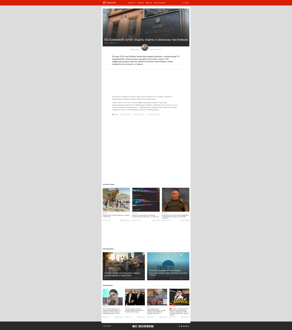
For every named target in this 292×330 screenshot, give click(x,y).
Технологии (107, 278)
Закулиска (106, 306)
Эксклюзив (114, 43)
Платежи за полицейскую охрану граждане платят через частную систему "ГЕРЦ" (168, 273)
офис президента (154, 114)
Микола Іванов (156, 220)
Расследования (160, 2)
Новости (132, 2)
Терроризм (135, 213)
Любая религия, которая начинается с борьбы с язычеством (116, 215)
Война (149, 306)
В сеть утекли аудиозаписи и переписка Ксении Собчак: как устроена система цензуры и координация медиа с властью (112, 311)
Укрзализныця (139, 114)
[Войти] (188, 326)
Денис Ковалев (136, 49)
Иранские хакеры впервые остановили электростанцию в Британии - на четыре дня (145, 215)
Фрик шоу (107, 43)
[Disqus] (146, 162)
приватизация (125, 114)
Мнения (141, 2)
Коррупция (165, 213)
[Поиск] (179, 326)
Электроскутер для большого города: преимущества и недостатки (122, 274)
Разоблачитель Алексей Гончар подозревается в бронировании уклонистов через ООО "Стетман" (175, 216)
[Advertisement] (146, 82)
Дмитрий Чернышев (125, 220)
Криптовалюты (173, 306)
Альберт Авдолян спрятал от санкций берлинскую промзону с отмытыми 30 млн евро (134, 310)
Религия (105, 213)
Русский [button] (186, 2)
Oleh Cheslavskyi (185, 220)
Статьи (149, 2)
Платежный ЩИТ (185, 317)
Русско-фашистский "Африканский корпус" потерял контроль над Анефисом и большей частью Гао (156, 311)
